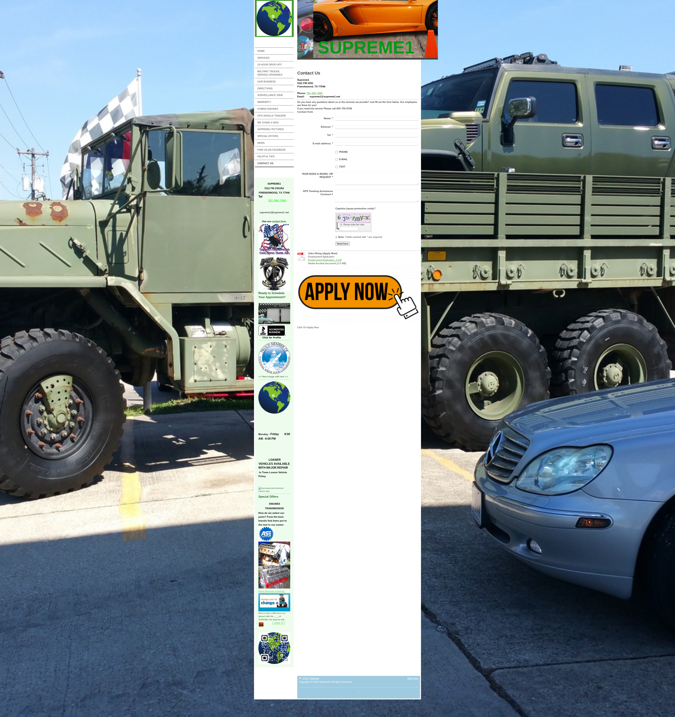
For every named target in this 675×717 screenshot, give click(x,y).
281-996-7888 (314, 93)
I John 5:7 (278, 623)
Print (305, 678)
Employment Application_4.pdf (325, 260)
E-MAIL (343, 159)
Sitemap (314, 678)
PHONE (343, 151)
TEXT (342, 166)
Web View (412, 678)
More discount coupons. (271, 591)
